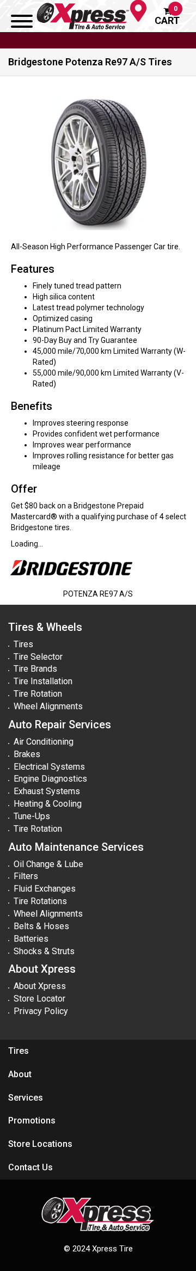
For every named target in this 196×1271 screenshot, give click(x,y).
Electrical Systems (49, 767)
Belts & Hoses (41, 926)
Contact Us (30, 1167)
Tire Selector (38, 657)
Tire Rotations (40, 901)
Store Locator (39, 998)
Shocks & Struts (44, 951)
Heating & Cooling (48, 804)
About (20, 1074)
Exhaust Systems (47, 791)
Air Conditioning (44, 741)
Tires (23, 644)
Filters (26, 876)
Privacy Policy (41, 1011)
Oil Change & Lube (48, 864)
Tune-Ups (32, 816)
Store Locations (40, 1144)
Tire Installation (43, 681)
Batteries (31, 939)
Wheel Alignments (48, 706)
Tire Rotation (38, 694)
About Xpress (40, 986)
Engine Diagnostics (50, 778)
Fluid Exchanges (45, 888)
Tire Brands (35, 669)
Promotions (32, 1120)
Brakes (27, 754)
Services (25, 1097)
